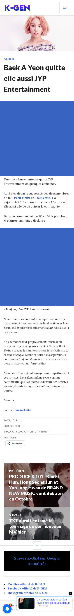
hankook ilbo (23, 410)
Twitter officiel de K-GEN (26, 584)
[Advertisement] (37, 138)
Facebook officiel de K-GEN (27, 588)
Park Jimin (22, 198)
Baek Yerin (42, 198)
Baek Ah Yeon (13, 431)
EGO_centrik (12, 426)
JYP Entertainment (37, 431)
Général (9, 59)
